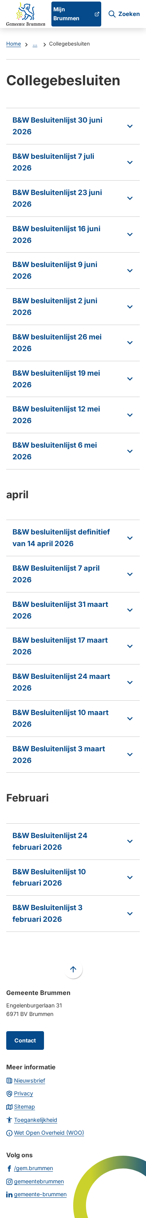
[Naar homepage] (25, 14)
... (35, 43)
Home (13, 43)
